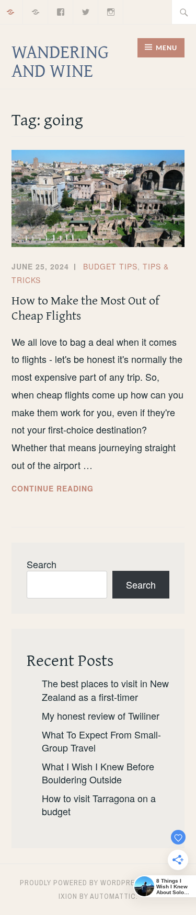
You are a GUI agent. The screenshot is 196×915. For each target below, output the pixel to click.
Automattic (113, 896)
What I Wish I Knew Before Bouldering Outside (98, 772)
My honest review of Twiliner (100, 715)
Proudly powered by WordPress (82, 882)
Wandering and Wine (60, 60)
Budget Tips (110, 266)
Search (41, 564)
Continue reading (70, 489)
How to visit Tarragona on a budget (99, 804)
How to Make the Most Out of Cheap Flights (85, 307)
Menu (166, 48)
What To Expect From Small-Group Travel (101, 741)
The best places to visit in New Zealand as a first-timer (105, 689)
